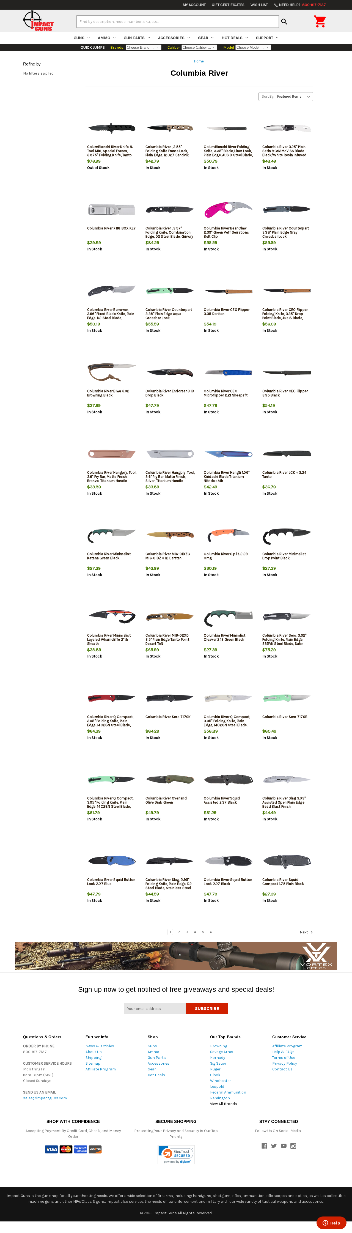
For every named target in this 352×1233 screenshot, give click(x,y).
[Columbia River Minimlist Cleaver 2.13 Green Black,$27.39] (228, 616)
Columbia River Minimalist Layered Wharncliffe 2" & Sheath (109, 639)
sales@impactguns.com (45, 1098)
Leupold (217, 1086)
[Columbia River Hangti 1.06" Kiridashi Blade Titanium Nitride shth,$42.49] (228, 454)
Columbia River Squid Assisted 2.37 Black (222, 800)
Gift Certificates (228, 4)
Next (304, 932)
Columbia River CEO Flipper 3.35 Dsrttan (226, 312)
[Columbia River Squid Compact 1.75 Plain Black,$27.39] (287, 861)
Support (264, 37)
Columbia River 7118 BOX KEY (111, 228)
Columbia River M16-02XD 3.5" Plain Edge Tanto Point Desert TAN (167, 639)
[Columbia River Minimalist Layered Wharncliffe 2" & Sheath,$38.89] (112, 616)
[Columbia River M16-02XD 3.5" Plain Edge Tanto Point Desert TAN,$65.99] (170, 616)
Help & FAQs (283, 1052)
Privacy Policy (284, 1063)
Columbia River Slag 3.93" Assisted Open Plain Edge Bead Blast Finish (284, 802)
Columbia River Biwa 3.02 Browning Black (108, 393)
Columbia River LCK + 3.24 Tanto (284, 474)
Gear (203, 37)
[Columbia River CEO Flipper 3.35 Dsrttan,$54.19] (228, 291)
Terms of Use (283, 1057)
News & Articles (100, 1046)
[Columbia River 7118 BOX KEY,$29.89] (112, 209)
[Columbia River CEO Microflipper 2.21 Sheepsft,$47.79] (228, 372)
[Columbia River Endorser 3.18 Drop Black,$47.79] (170, 372)
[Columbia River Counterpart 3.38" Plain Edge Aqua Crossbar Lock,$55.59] (170, 291)
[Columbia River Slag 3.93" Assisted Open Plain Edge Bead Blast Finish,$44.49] (287, 779)
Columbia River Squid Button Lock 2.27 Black (228, 882)
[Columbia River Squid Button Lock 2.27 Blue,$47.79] (112, 861)
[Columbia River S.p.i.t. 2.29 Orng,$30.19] (228, 535)
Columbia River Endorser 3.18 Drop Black (169, 393)
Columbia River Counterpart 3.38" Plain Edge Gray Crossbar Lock (285, 232)
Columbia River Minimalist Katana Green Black (109, 556)
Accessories (171, 37)
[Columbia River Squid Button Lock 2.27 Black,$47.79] (228, 861)
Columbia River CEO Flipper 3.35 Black (285, 393)
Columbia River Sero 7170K (168, 717)
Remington (220, 1098)
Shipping (93, 1057)
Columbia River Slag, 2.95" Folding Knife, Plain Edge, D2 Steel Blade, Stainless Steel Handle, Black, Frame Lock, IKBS (168, 888)
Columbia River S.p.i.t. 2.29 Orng (226, 556)
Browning (218, 1046)
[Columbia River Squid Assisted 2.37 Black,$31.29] (228, 779)
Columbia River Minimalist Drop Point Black (284, 556)
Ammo (104, 37)
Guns (79, 37)
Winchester (220, 1080)
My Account (194, 4)
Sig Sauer (218, 1063)
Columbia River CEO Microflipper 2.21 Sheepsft (226, 393)
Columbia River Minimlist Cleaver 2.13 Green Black (224, 637)
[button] (176, 1155)
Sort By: (268, 96)
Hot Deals (232, 37)
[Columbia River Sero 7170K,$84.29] (170, 698)
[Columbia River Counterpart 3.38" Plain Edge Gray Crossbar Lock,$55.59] (287, 209)
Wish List (259, 4)
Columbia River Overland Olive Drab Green (166, 800)
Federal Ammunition (228, 1092)
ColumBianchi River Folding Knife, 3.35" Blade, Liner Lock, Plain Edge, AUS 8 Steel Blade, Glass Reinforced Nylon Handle (228, 155)
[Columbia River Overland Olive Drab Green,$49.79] (170, 779)
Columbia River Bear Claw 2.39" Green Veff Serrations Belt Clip (226, 232)
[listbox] (294, 96)
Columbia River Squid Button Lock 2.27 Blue (111, 882)
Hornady (217, 1057)
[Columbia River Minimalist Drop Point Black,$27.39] (287, 535)
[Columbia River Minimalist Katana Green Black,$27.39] (112, 535)
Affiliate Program (101, 1069)
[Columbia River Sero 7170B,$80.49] (287, 698)
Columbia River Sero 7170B (284, 717)
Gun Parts (134, 37)
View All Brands (223, 1104)
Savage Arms (221, 1052)
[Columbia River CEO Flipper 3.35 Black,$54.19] (287, 372)
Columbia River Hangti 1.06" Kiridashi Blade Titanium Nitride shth (226, 476)
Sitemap (93, 1063)
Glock (215, 1075)
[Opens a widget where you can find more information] (331, 1223)
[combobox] (177, 21)
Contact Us (282, 1069)
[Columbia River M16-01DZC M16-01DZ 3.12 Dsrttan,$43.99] (170, 535)
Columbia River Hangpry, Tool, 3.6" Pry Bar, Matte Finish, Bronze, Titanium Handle (111, 476)
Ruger (215, 1069)
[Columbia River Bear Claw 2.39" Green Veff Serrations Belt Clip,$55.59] (228, 209)
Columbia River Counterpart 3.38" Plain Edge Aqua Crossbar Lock (168, 314)
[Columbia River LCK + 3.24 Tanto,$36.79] (287, 454)
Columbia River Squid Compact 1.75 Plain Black (283, 882)
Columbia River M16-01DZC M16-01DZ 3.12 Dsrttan (167, 556)
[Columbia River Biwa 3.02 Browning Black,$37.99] (112, 372)
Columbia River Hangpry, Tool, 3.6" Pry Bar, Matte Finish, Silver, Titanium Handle (170, 476)
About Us (94, 1052)
